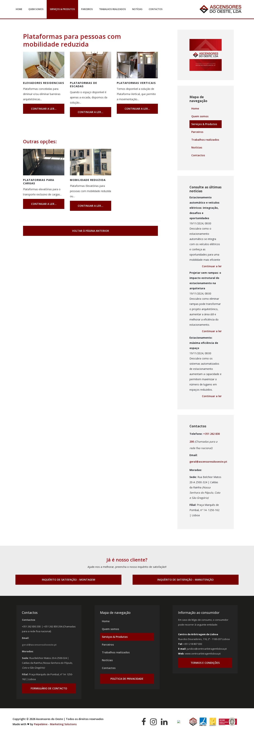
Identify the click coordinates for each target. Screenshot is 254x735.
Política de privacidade (126, 678)
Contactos (156, 9)
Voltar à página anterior (90, 231)
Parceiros (87, 9)
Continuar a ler (212, 266)
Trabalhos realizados (112, 9)
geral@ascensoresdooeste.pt (208, 461)
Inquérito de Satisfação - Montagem (68, 579)
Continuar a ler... (44, 108)
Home (19, 9)
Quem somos (36, 9)
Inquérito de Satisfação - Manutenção (185, 579)
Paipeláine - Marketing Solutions (55, 724)
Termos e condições (205, 662)
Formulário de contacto (49, 688)
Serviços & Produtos (62, 9)
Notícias (137, 9)
